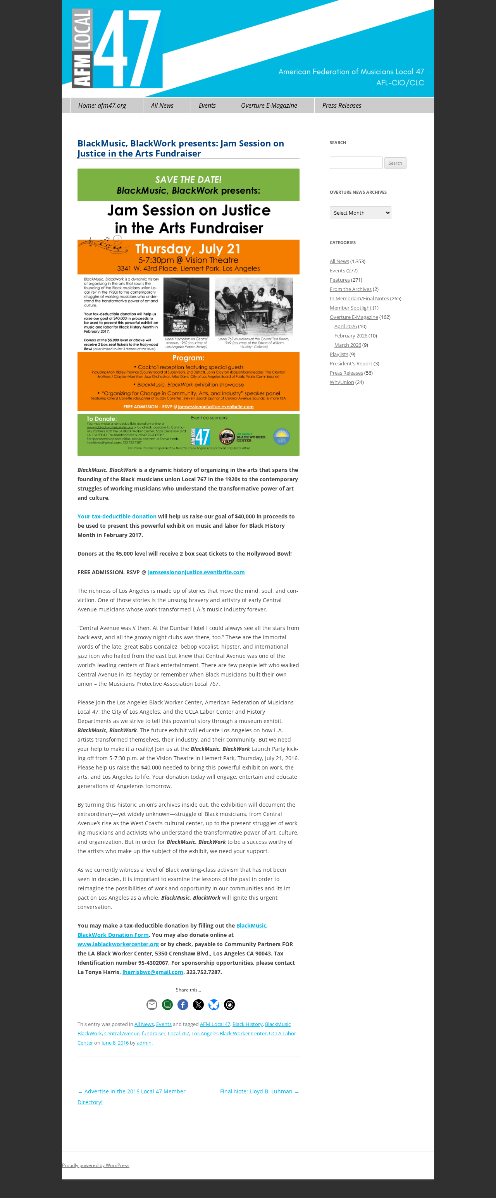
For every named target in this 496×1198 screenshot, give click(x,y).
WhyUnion (342, 382)
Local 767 (178, 1033)
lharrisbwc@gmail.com (152, 972)
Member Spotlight (351, 307)
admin (144, 1042)
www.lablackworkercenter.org (118, 944)
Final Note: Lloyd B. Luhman (260, 1091)
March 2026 (347, 344)
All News (162, 105)
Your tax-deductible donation (117, 516)
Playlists (339, 354)
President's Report (351, 363)
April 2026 (345, 326)
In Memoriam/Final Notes (359, 298)
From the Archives (351, 289)
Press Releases (342, 105)
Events (207, 105)
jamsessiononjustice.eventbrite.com (196, 572)
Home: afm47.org (102, 105)
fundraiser (153, 1033)
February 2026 (350, 335)
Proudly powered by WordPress (95, 1165)
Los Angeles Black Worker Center (229, 1033)
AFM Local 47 (215, 1024)
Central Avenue (122, 1033)
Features (340, 279)
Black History (247, 1024)
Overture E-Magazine (269, 105)
